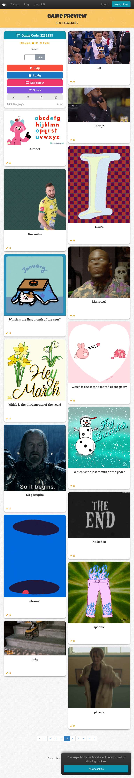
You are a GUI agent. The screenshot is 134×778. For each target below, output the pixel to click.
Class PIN (39, 4)
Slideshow (36, 83)
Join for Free (121, 4)
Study (36, 75)
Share (36, 90)
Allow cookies (96, 769)
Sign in (104, 4)
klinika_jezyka (17, 104)
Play (36, 68)
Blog (26, 4)
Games (15, 4)
